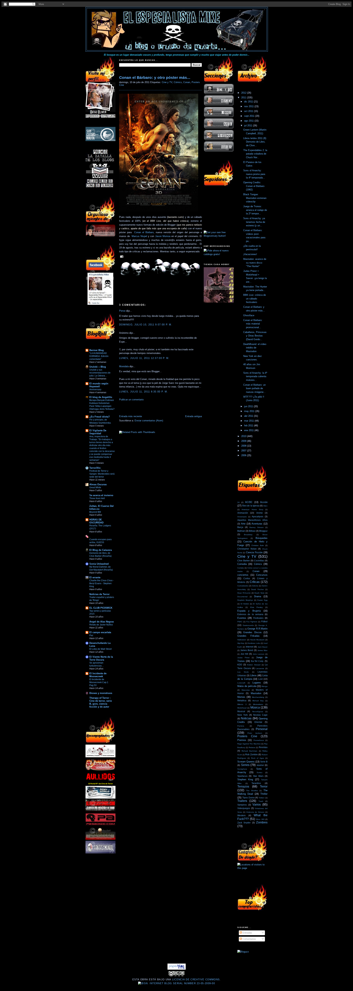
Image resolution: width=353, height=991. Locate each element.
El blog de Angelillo (100, 397)
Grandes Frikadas (248, 635)
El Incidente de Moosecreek (97, 675)
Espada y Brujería (249, 610)
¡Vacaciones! (250, 254)
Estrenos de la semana (250, 614)
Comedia (242, 564)
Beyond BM (95, 512)
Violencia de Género (255, 812)
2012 (244, 92)
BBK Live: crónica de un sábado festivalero (254, 299)
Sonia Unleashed (99, 563)
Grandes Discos (252, 632)
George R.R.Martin (257, 628)
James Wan (262, 650)
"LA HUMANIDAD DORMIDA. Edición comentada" (98, 356)
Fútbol (264, 621)
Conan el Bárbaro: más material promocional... (252, 324)
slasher (260, 765)
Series (245, 765)
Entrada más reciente (130, 416)
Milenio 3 (242, 704)
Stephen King (245, 779)
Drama (257, 596)
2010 (244, 436)
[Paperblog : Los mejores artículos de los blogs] (176, 968)
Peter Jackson (254, 733)
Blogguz (263, 531)
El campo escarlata (100, 632)
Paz (91, 635)
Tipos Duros (248, 797)
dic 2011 (249, 101)
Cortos (246, 578)
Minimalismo (258, 704)
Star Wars (258, 776)
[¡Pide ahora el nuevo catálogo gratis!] (219, 254)
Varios (256, 804)
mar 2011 (249, 420)
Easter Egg (262, 600)
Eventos (241, 618)
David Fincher (257, 589)
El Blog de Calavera (100, 550)
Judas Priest (243, 658)
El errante (94, 577)
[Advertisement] (162, 408)
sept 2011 (249, 116)
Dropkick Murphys (245, 600)
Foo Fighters (251, 622)
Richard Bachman (250, 751)
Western (241, 815)
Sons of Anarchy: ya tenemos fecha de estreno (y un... (254, 222)
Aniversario (242, 517)
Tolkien (262, 798)
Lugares (256, 682)
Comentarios (249, 939)
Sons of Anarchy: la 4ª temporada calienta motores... (255, 376)
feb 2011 (249, 425)
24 (238, 502)
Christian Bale (257, 545)
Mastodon (256, 693)
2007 (244, 450)
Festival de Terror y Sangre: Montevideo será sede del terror (102, 474)
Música (255, 707)
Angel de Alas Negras (101, 621)
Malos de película (246, 686)
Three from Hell (97, 498)
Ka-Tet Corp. (257, 661)
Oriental (258, 722)
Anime (259, 513)
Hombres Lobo (254, 643)
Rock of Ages (257, 758)
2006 (244, 455)
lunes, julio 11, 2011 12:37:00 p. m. (144, 358)
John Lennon (259, 654)
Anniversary (95, 389)
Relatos (252, 747)
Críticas (255, 581)
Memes (241, 697)
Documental (242, 597)
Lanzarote (260, 668)
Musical (241, 711)
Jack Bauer (263, 647)
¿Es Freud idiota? (99, 416)
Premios (241, 740)
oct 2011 (249, 111)
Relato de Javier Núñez (101, 624)
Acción (264, 502)
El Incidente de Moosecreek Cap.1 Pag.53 (98, 682)
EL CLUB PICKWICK (100, 607)
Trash (260, 801)
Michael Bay (258, 701)
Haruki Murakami (257, 640)
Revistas (263, 747)
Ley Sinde (243, 672)
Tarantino (256, 783)
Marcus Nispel (139, 236)
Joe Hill (244, 654)
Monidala (124, 366)
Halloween (241, 640)
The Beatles (252, 791)
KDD (239, 664)
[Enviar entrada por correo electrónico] (121, 257)
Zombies (262, 822)
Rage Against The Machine (249, 744)
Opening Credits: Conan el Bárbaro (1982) (253, 186)
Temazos (243, 786)
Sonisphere (242, 769)
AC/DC (248, 502)
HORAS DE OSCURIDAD (96, 521)
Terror (264, 786)
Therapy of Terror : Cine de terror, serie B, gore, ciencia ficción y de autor (100, 702)
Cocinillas (259, 560)
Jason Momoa (162, 236)
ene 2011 (249, 430)
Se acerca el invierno (101, 495)
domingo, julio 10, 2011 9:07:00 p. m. (145, 324)
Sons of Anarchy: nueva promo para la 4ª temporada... (254, 174)
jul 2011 (248, 125)
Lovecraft (241, 683)
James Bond (246, 650)
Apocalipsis (257, 516)
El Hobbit (245, 604)
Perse (122, 310)
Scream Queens (246, 761)
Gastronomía (248, 625)
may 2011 (249, 411)
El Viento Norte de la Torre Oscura (101, 658)
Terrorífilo (95, 467)
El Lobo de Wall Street (100, 649)
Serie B (264, 761)
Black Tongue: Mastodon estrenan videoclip (254, 198)
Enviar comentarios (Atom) (149, 420)
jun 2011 (249, 406)
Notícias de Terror (99, 594)
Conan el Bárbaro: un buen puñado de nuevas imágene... (254, 388)
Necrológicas (257, 712)
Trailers (242, 800)
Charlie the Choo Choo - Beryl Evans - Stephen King (101, 583)
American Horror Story (252, 509)
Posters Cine (247, 736)
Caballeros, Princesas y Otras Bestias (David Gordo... (255, 336)
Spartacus (242, 776)
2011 (244, 97)
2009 (244, 441)
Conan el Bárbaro (144, 232)
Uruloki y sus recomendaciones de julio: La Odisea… (99, 373)
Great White (95, 487)
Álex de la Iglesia (250, 505)
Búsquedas (262, 538)
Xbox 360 (260, 819)
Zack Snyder (244, 822)
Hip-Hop (240, 643)
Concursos (262, 574)
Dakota (255, 586)
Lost (260, 679)
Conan (186, 82)
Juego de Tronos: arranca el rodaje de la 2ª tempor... (255, 210)
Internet (249, 647)
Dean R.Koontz (244, 593)
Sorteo (259, 772)
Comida (240, 568)
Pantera (240, 726)
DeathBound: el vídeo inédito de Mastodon (254, 348)
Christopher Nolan (247, 549)
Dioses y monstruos (100, 693)
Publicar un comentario (131, 399)
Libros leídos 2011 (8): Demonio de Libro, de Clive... (255, 142)
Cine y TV (167, 82)
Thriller (264, 793)
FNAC (239, 622)
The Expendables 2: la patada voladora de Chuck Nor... (255, 154)
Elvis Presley (256, 607)
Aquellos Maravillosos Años (252, 520)
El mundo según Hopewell (98, 385)
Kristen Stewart (254, 665)
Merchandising (258, 697)
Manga (265, 686)
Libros (253, 675)
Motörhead (242, 708)
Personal (262, 729)
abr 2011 (249, 416)
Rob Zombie (251, 754)
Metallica (241, 700)
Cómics (178, 82)
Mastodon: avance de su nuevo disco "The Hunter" (254, 263)
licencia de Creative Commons (196, 979)
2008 (244, 445)
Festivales (258, 618)
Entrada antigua (193, 416)
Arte (243, 523)
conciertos (242, 574)
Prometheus (259, 740)
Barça (240, 527)
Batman (241, 531)
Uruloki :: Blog (97, 366)
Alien (265, 506)
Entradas (247, 932)
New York (242, 715)
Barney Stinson (256, 527)
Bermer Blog (96, 350)
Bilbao (252, 531)
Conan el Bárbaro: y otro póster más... (154, 77)
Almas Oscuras (98, 484)
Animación (242, 513)
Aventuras (257, 523)
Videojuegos (243, 808)
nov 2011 (249, 106)
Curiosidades (242, 586)
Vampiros (242, 805)
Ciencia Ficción (254, 552)
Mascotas (246, 690)
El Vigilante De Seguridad (97, 432)
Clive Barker (243, 560)
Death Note (259, 593)
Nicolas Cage (260, 715)
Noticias (246, 718)
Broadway (248, 535)
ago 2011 (249, 120)
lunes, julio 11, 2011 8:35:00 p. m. (143, 391)
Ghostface (248, 315)
